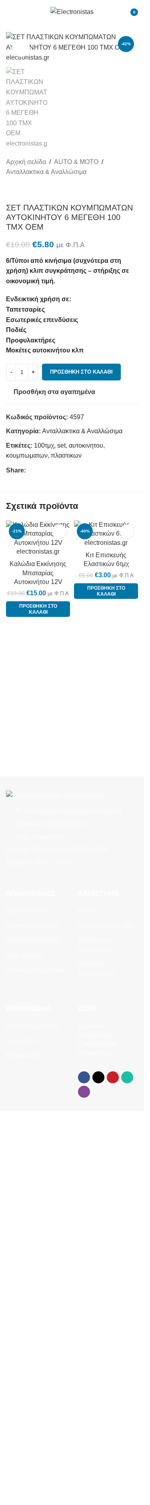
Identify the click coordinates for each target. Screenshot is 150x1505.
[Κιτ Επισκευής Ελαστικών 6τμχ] (106, 533)
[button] (38, 609)
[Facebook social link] (31, 470)
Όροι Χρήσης (25, 955)
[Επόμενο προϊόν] (30, 190)
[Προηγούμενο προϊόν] (11, 190)
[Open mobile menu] (9, 12)
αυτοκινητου (86, 445)
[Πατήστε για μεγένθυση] (21, 48)
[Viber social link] (69, 470)
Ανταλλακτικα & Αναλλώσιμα (46, 171)
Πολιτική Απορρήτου (35, 970)
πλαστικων (66, 455)
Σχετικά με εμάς (28, 910)
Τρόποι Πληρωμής (32, 925)
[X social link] (40, 470)
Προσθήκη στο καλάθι (81, 372)
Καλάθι (88, 910)
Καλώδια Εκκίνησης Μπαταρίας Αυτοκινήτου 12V (38, 572)
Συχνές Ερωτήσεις (32, 1026)
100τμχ (44, 445)
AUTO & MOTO (76, 161)
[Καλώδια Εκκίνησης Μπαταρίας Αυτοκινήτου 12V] (38, 538)
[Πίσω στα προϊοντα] (20, 190)
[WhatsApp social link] (59, 470)
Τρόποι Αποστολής (33, 940)
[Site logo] (72, 11)
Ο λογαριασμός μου (106, 925)
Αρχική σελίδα (26, 161)
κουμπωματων (27, 455)
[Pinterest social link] (50, 470)
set (61, 445)
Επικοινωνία (24, 1055)
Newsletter (21, 1040)
